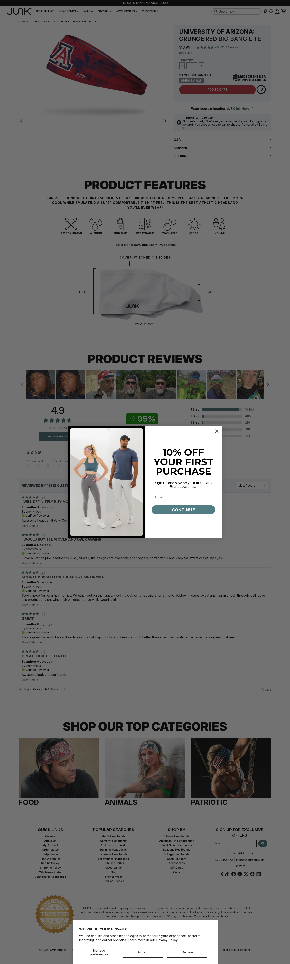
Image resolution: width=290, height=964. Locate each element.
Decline (187, 952)
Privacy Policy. (167, 940)
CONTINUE (183, 509)
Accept (143, 952)
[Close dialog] (216, 431)
